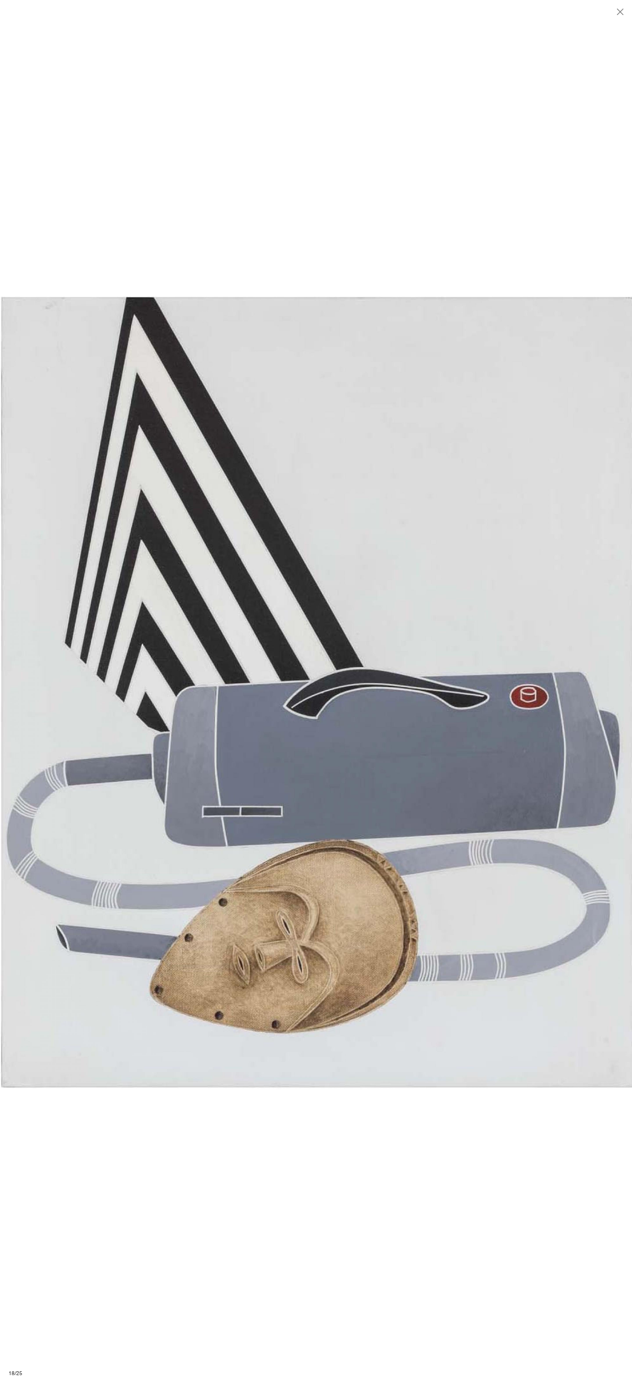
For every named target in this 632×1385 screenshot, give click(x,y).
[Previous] (158, 692)
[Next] (474, 692)
